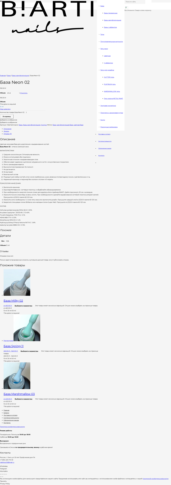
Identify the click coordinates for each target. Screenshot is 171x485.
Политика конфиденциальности (12, 427)
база (54, 125)
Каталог (6, 413)
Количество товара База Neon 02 (12, 112)
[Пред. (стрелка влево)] (0, 476)
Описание (7, 129)
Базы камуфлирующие (20, 75)
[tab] (53, 129)
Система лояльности (11, 418)
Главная (3, 75)
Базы (9, 75)
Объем (3, 93)
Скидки (44, 125)
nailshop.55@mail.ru (7, 462)
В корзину (7, 116)
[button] (8, 120)
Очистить (23, 93)
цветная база (78, 125)
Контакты (7, 423)
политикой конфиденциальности (156, 479)
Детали (6, 131)
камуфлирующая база (65, 125)
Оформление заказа (11, 420)
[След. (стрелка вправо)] (2, 476)
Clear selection (5, 109)
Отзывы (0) (8, 134)
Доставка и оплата (10, 415)
